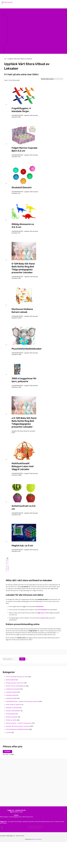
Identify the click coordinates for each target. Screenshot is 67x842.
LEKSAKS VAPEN (11, 695)
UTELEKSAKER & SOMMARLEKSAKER (17, 729)
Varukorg (8, 50)
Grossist (7, 51)
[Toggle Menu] (3, 10)
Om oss (7, 45)
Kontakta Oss (9, 47)
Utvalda (8, 732)
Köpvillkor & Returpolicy (35, 826)
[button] (2, 3)
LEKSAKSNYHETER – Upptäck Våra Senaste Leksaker (22, 701)
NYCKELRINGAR (11, 714)
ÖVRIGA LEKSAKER (11, 717)
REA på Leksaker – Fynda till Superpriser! (19, 723)
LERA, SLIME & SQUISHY (13, 704)
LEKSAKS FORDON (11, 692)
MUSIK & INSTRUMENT (13, 711)
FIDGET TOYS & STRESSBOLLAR (16, 686)
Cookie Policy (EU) (35, 828)
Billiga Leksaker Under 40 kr (15, 683)
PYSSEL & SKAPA (11, 720)
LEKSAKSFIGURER (11, 698)
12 (8, 566)
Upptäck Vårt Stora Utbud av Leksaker (18, 726)
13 (8, 568)
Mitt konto (8, 48)
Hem (6, 13)
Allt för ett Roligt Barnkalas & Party (17, 676)
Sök (22, 659)
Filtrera (7, 752)
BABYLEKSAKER (11, 680)
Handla (7, 14)
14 (8, 570)
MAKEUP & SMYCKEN (12, 707)
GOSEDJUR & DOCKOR (13, 689)
